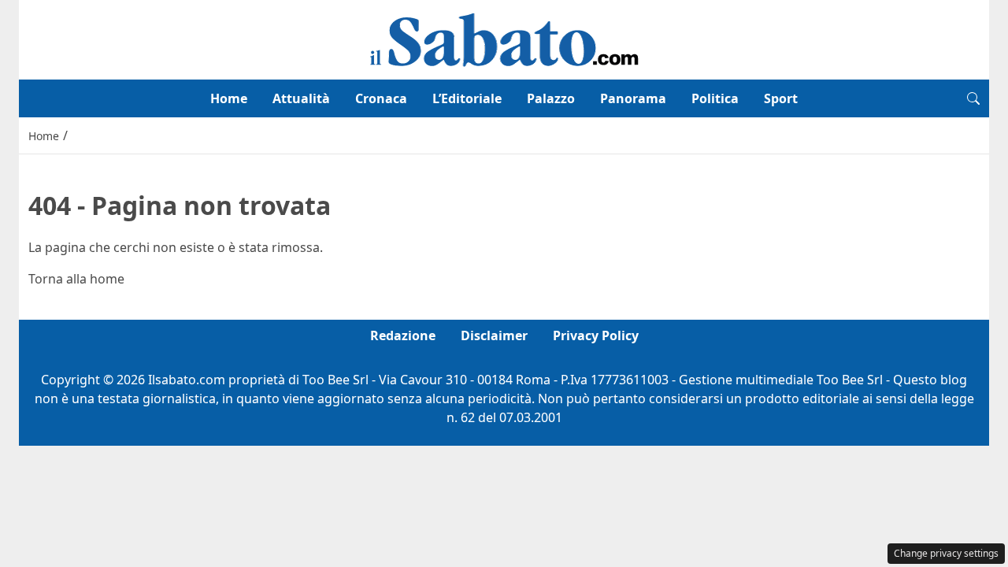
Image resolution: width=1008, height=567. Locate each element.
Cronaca (381, 98)
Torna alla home (76, 278)
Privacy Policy (596, 335)
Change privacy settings (946, 553)
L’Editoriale (467, 98)
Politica (715, 98)
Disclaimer (494, 335)
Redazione (402, 335)
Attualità (301, 98)
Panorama (633, 98)
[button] (973, 98)
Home (228, 98)
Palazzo (551, 98)
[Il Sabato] (504, 38)
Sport (781, 98)
